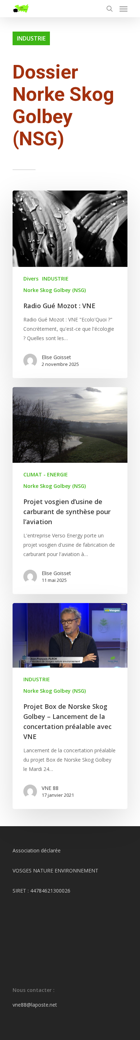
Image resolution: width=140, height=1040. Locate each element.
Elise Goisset (56, 357)
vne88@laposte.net (35, 1004)
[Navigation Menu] (123, 8)
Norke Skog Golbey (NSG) (54, 290)
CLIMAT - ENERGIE (45, 474)
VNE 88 (50, 788)
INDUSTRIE (55, 278)
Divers (30, 278)
